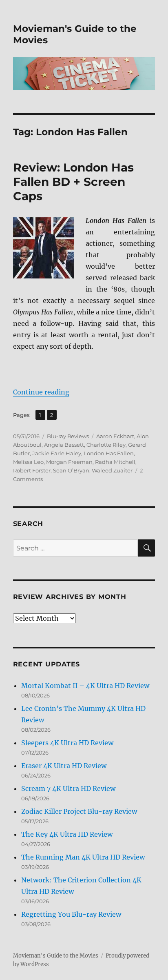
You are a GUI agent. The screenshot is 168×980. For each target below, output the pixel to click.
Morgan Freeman (69, 462)
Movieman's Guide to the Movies (55, 955)
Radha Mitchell (115, 462)
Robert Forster (32, 470)
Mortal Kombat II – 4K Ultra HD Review (85, 686)
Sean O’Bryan (71, 470)
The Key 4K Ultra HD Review (67, 834)
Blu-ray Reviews (68, 436)
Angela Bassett (64, 444)
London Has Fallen (109, 453)
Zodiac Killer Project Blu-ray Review (79, 811)
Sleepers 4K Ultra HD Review (67, 743)
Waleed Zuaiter (112, 470)
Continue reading (41, 392)
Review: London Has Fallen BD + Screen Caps (73, 181)
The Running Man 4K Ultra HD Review (83, 857)
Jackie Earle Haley (56, 453)
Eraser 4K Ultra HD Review (63, 766)
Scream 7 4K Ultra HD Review (68, 788)
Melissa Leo (28, 462)
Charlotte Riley (106, 444)
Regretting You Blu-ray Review (71, 914)
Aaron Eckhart (115, 436)
